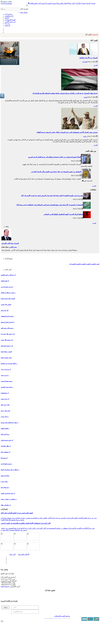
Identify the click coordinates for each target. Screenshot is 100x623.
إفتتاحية (84, 62)
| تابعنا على (29, 563)
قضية (85, 97)
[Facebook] (4, 28)
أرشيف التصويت (51, 3)
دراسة (85, 136)
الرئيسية (91, 34)
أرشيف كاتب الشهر (39, 3)
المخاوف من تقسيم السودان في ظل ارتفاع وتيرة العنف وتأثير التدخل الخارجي (56, 172)
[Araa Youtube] (5, 32)
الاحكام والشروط (62, 3)
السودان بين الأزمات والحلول (88, 58)
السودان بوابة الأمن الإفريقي (10, 243)
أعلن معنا (72, 3)
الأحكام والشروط (23, 554)
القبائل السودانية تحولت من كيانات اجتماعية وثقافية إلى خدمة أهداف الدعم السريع (54, 157)
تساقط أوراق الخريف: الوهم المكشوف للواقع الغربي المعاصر (63, 214)
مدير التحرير (13, 247)
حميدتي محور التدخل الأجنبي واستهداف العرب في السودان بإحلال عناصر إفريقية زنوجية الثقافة (67, 132)
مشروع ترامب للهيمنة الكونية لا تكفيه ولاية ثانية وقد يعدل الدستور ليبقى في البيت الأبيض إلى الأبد (52, 195)
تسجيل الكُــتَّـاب (80, 3)
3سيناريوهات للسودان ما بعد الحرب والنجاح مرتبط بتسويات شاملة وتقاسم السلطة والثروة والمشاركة (65, 93)
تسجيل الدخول (90, 3)
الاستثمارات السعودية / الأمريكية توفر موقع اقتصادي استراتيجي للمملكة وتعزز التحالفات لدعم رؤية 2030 (49, 205)
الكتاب (31, 3)
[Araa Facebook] (7, 557)
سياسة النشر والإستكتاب (62, 616)
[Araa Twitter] (5, 30)
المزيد (96, 65)
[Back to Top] (2, 621)
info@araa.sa (5, 586)
